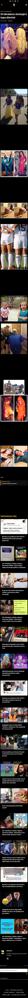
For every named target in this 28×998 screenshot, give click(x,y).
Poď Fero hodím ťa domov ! (9, 483)
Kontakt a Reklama (9, 992)
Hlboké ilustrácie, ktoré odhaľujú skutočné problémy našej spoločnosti (13, 673)
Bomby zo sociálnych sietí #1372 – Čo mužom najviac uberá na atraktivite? (13, 700)
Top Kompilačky (8, 11)
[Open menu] (26, 5)
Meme (2, 11)
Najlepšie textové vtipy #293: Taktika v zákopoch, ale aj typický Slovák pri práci (13, 727)
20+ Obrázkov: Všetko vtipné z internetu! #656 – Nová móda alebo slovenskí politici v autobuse (13, 565)
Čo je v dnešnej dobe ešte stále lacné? (12, 807)
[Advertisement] (14, 500)
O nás (7, 990)
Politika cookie (6, 995)
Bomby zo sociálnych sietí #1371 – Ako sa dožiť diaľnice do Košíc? (13, 885)
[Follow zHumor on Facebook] (8, 958)
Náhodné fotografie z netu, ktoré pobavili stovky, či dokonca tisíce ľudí (13, 646)
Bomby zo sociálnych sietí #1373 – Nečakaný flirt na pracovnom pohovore (13, 538)
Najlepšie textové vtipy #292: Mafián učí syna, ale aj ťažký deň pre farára (13, 911)
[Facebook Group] (15, 1)
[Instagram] (13, 1)
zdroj (2, 477)
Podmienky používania (16, 990)
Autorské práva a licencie (18, 995)
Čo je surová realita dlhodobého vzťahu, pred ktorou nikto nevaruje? (13, 592)
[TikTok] (18, 1)
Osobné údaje (20, 992)
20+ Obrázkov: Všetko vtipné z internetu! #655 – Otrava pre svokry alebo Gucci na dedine (12, 619)
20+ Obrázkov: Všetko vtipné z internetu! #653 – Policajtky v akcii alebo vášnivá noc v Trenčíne (14, 938)
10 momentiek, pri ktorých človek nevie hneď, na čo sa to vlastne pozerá (13, 754)
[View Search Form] (1, 4)
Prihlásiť (26, 965)
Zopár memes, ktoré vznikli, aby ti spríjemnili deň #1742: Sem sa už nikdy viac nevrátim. (13, 781)
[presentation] (14, 526)
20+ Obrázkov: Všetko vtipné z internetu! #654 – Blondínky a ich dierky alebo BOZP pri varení (13, 833)
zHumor (5, 21)
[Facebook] (10, 1)
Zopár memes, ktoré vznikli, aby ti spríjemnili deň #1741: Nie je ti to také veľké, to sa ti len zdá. (13, 859)
